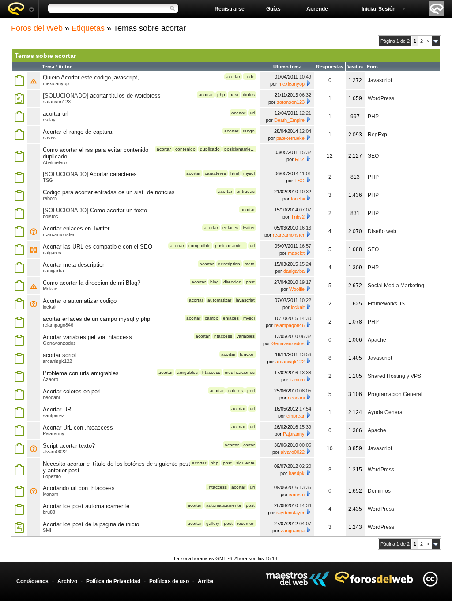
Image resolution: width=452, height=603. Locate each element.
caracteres (215, 173)
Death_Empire (289, 120)
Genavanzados (59, 343)
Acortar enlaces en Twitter (76, 228)
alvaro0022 (55, 451)
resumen (246, 523)
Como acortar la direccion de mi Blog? (91, 282)
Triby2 (298, 216)
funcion (247, 354)
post (234, 94)
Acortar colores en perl (72, 391)
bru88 (49, 512)
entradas (246, 191)
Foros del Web (37, 28)
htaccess (223, 336)
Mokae (50, 288)
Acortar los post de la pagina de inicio (91, 524)
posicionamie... (239, 149)
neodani (51, 397)
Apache (377, 340)
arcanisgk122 (57, 361)
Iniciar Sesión (379, 9)
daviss (50, 137)
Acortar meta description (74, 264)
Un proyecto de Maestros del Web (298, 579)
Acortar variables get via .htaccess (87, 337)
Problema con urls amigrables (81, 373)
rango (249, 130)
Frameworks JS (386, 304)
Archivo (67, 581)
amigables (187, 372)
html (234, 173)
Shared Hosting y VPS (394, 376)
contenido (185, 149)
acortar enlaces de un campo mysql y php (96, 319)
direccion (232, 281)
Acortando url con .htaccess (79, 488)
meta (250, 263)
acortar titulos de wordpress (125, 95)
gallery (212, 523)
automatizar (219, 300)
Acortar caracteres (113, 174)
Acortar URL (58, 409)
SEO (373, 156)
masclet (296, 253)
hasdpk (297, 473)
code (250, 76)
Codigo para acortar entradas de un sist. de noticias (109, 192)
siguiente (245, 462)
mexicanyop (56, 83)
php (221, 94)
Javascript (380, 80)
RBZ (300, 159)
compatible (199, 245)
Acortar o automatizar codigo (80, 301)
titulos (249, 94)
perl (251, 390)
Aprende (317, 9)
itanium (297, 379)
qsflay (49, 119)
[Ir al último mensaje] (308, 83)
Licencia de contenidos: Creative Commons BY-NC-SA (430, 579)
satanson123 (57, 101)
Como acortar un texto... (121, 210)
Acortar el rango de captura (77, 131)
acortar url (55, 113)
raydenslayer (290, 512)
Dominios (379, 491)
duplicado (210, 149)
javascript (245, 300)
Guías (273, 9)
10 (330, 448)
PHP (373, 116)
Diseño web (382, 231)
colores (235, 390)
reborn (50, 198)
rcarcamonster (59, 234)
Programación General (395, 394)
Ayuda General (386, 412)
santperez (53, 415)
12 (330, 156)
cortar (249, 444)
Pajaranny (53, 433)
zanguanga (293, 530)
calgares (52, 252)
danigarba (53, 270)
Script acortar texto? (69, 445)
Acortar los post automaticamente (86, 506)
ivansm (50, 494)
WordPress (381, 98)
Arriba (206, 581)
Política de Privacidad (113, 581)
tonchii (298, 198)
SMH (48, 530)
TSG (48, 180)
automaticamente (223, 505)
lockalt (49, 306)
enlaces (230, 227)
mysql (249, 173)
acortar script (59, 355)
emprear (295, 415)
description (229, 263)
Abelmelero (55, 162)
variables (246, 336)
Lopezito (52, 476)
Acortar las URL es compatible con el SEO (97, 246)
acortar (233, 76)
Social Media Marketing (396, 286)
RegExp (377, 135)
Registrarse (230, 9)
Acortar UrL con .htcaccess (78, 427)
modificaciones (240, 372)
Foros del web (21, 9)
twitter (249, 227)
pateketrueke (290, 138)
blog (214, 281)
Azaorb (50, 379)
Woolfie (297, 289)
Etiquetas (88, 28)
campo (211, 318)
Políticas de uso (169, 581)
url (252, 112)
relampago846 (58, 325)
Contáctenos (32, 581)
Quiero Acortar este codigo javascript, (91, 77)
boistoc (50, 216)
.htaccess (217, 487)
